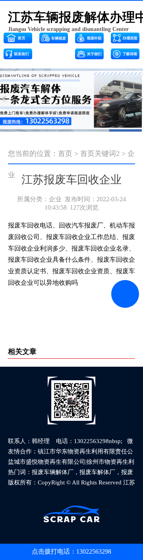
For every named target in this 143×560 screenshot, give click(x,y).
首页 (65, 154)
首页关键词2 (100, 154)
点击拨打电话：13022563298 (71, 551)
